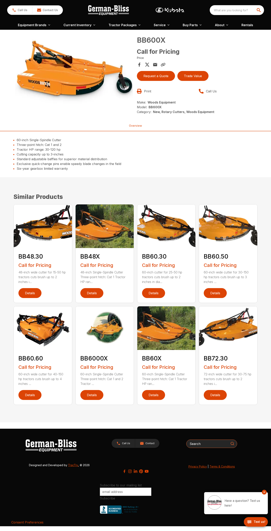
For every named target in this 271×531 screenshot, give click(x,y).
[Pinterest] (141, 471)
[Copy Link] (163, 64)
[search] (259, 10)
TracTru (73, 465)
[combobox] (237, 10)
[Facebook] (124, 471)
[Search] (232, 444)
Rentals (247, 25)
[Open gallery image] (74, 71)
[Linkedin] (135, 471)
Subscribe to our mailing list (121, 485)
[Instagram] (130, 471)
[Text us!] (256, 522)
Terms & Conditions (222, 466)
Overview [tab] (135, 125)
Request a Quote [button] (155, 76)
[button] (19, 10)
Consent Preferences (27, 522)
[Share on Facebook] (139, 64)
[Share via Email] (155, 64)
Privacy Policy (197, 466)
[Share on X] (147, 64)
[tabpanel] (74, 72)
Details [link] (30, 293)
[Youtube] (147, 471)
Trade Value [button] (193, 76)
